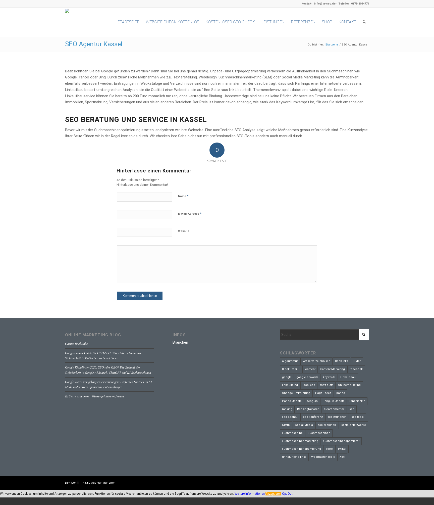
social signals (327, 425)
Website (183, 231)
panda (340, 393)
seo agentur (290, 417)
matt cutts (326, 385)
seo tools (357, 417)
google (287, 377)
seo (351, 409)
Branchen (180, 342)
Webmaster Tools (323, 456)
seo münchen (337, 417)
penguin (312, 401)
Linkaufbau (348, 377)
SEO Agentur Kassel (93, 44)
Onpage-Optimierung (296, 393)
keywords (329, 377)
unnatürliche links (294, 456)
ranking (287, 409)
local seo (309, 385)
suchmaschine (292, 433)
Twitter (342, 448)
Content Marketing (332, 369)
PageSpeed (323, 393)
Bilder (357, 361)
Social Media (304, 425)
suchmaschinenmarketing (300, 441)
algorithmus (290, 361)
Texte (329, 448)
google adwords (307, 377)
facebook (356, 369)
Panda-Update (292, 401)
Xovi (342, 456)
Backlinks (341, 361)
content (310, 369)
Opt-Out (287, 493)
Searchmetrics (334, 409)
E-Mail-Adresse (189, 213)
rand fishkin (357, 401)
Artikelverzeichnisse (316, 361)
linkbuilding (290, 385)
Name (183, 196)
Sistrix (286, 425)
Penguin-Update (333, 401)
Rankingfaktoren (308, 409)
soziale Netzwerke (353, 425)
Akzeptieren (273, 493)
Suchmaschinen (318, 433)
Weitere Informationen (250, 493)
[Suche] (364, 22)
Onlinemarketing (349, 385)
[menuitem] (129, 22)
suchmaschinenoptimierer (341, 441)
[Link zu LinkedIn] (357, 482)
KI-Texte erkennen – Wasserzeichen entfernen (94, 396)
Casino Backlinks (76, 343)
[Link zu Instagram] (365, 482)
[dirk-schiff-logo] (84, 22)
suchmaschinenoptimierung (301, 448)
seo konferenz (313, 417)
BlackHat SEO (291, 369)
